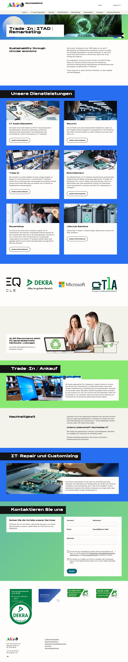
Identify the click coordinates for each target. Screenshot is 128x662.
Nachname (97, 520)
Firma (69, 529)
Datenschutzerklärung (51, 641)
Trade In (25, 12)
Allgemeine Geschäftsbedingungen (55, 644)
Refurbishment (63, 12)
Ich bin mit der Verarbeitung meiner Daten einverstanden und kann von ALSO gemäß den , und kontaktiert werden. (93, 553)
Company (99, 12)
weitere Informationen (19, 140)
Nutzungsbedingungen (90, 555)
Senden (72, 571)
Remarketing (75, 12)
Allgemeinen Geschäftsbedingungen (102, 553)
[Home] (12, 639)
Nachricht (70, 538)
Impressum (48, 646)
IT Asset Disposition (38, 12)
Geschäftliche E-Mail (101, 529)
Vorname (70, 520)
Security (51, 12)
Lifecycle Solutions (113, 12)
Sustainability (88, 12)
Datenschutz (74, 555)
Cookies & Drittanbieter (52, 639)
